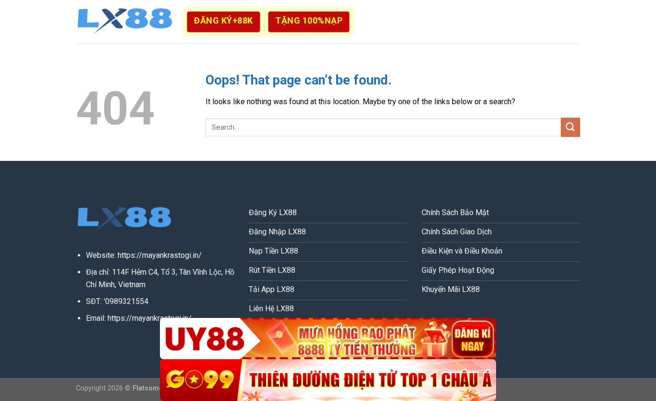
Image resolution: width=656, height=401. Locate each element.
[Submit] (570, 127)
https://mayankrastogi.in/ (160, 255)
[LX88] (124, 21)
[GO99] (328, 380)
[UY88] (328, 339)
